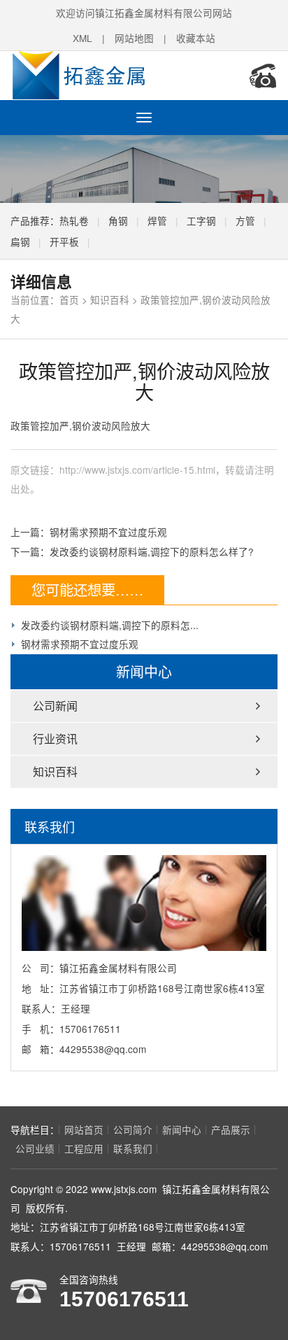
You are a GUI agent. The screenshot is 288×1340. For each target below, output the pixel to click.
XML (82, 38)
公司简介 (132, 1129)
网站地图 (134, 38)
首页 (69, 299)
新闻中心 (181, 1129)
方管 (245, 220)
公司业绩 (35, 1148)
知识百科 (109, 299)
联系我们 (132, 1148)
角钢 (118, 220)
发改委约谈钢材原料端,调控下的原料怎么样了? (152, 551)
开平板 (64, 241)
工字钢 (201, 220)
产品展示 (230, 1129)
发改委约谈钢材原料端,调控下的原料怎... (110, 625)
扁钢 (20, 241)
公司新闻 (55, 706)
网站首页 (83, 1129)
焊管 (157, 220)
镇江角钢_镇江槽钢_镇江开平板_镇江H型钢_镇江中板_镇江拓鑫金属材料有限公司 (101, 75)
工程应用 (83, 1148)
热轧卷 (74, 220)
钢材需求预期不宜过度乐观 (108, 532)
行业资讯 (55, 739)
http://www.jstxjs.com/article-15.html (137, 470)
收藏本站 (195, 38)
